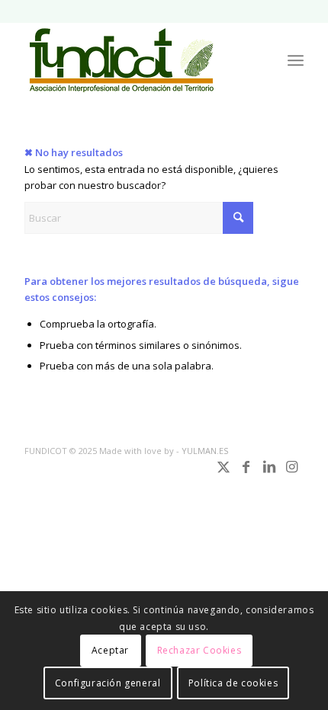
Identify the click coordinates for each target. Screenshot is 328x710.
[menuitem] (296, 60)
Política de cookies (233, 682)
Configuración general (108, 682)
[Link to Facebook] (246, 474)
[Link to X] (223, 474)
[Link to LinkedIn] (269, 474)
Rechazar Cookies (199, 650)
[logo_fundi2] (135, 60)
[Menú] (296, 60)
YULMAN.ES (205, 450)
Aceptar (110, 650)
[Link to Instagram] (292, 474)
